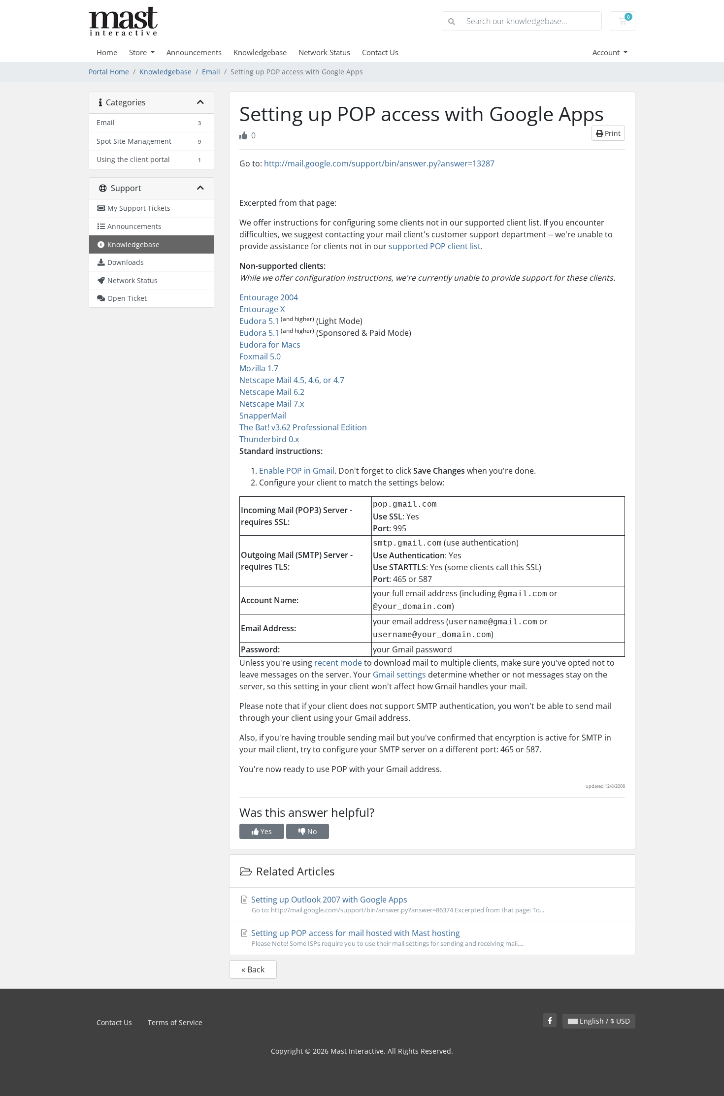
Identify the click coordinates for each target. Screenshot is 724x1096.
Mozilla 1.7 (258, 368)
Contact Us (380, 52)
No (311, 831)
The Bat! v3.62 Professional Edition (303, 427)
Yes (265, 831)
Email (211, 71)
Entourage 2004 (268, 297)
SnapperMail (262, 415)
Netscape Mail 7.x (271, 403)
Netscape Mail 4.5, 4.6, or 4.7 (291, 380)
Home (107, 52)
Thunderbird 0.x (269, 439)
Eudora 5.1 (259, 321)
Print (612, 133)
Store (139, 52)
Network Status (324, 52)
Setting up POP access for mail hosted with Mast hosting (386, 938)
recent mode (338, 662)
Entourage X (262, 309)
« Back (252, 969)
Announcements (194, 52)
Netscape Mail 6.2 (271, 392)
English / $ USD (604, 1021)
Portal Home (109, 71)
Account (607, 52)
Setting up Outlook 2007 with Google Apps (396, 904)
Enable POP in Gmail (296, 470)
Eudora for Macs (269, 344)
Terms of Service (175, 1022)
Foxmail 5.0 (260, 356)
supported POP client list (435, 246)
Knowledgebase (260, 52)
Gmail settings (399, 674)
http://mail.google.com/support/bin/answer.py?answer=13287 (379, 163)
